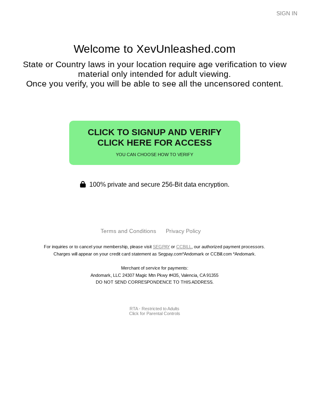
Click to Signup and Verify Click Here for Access (155, 142)
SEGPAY (161, 246)
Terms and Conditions (128, 231)
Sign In (286, 13)
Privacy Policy (183, 231)
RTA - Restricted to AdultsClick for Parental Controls (154, 311)
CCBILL (184, 246)
